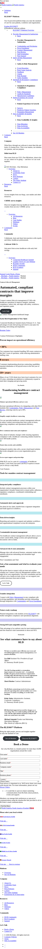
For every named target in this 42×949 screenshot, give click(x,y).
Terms (6, 939)
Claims (19, 74)
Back (6, 12)
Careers (6, 891)
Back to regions (14, 864)
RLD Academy (9, 919)
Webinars (7, 907)
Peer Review (21, 52)
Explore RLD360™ (11, 26)
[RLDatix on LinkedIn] (5, 944)
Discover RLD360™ (29, 738)
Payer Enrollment (23, 48)
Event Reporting (22, 68)
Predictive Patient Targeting (26, 110)
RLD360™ (32, 614)
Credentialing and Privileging (27, 46)
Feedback (20, 72)
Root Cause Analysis (24, 70)
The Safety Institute (11, 893)
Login (8, 274)
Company (7, 135)
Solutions (7, 10)
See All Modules (10, 874)
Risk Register (21, 76)
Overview (12, 169)
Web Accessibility (10, 941)
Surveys (20, 108)
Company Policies (10, 937)
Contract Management (24, 50)
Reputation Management (25, 112)
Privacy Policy (5, 787)
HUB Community (10, 917)
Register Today (5, 330)
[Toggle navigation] (1, 7)
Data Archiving (22, 126)
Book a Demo (15, 274)
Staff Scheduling (23, 54)
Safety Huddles (22, 78)
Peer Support (21, 56)
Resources (7, 184)
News (6, 887)
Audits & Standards (24, 94)
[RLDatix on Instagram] (5, 946)
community (23, 461)
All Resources (9, 903)
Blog (6, 905)
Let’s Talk (5, 311)
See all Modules (10, 738)
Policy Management (24, 92)
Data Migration (22, 124)
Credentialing (13, 408)
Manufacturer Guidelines (25, 96)
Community (8, 228)
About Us (7, 883)
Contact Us (8, 931)
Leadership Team (10, 885)
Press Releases (9, 889)
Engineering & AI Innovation (14, 894)
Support (2, 274)
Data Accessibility (23, 128)
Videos (6, 909)
